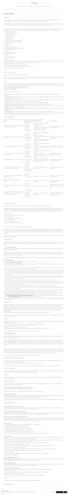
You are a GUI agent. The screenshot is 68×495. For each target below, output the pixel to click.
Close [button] (44, 239)
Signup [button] (25, 250)
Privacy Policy (31, 256)
